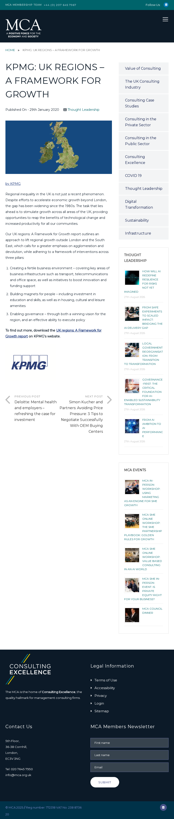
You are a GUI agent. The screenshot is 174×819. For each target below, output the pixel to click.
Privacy (100, 695)
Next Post (81, 414)
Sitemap (101, 711)
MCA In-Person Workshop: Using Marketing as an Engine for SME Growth (142, 493)
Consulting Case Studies (139, 103)
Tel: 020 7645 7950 (19, 769)
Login (99, 703)
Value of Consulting (143, 68)
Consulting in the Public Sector (140, 141)
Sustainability (137, 220)
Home (10, 50)
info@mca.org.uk (18, 775)
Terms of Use (105, 680)
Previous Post (35, 408)
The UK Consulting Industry (142, 84)
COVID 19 (133, 175)
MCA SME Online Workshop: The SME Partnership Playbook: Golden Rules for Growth (143, 527)
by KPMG (13, 184)
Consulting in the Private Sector (140, 122)
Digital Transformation (139, 204)
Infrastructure (138, 233)
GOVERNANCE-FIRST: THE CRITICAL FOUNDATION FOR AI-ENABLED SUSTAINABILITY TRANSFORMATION (143, 392)
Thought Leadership (83, 110)
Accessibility (104, 688)
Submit (104, 782)
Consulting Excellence (135, 160)
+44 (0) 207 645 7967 (60, 5)
